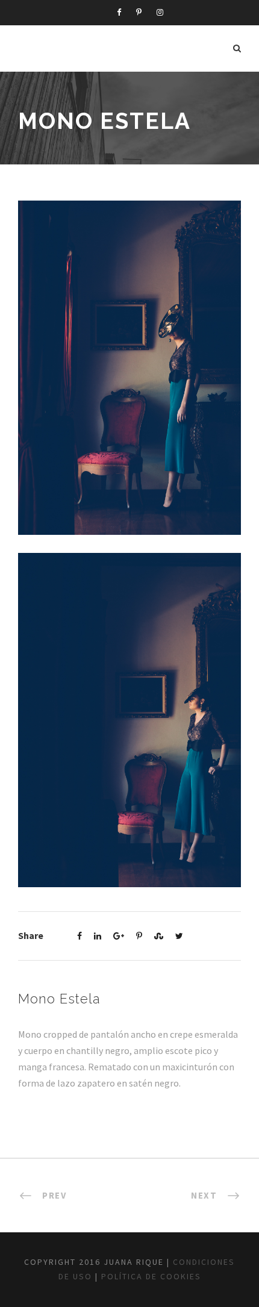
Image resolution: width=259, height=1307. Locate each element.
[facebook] (119, 12)
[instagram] (160, 12)
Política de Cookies (151, 1276)
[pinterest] (139, 12)
